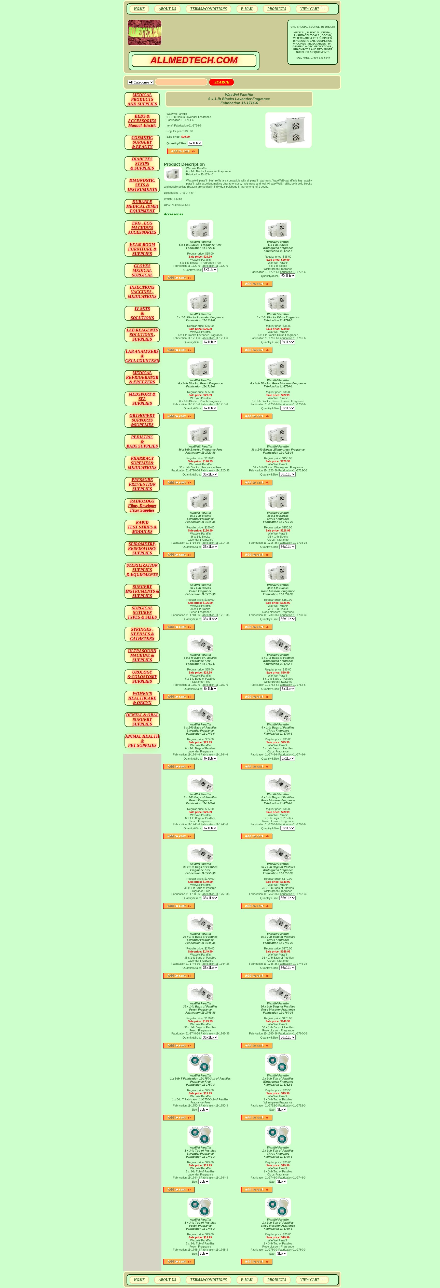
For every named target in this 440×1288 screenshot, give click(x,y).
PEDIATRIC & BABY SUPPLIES (142, 441)
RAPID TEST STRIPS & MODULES (142, 527)
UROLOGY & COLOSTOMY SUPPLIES (142, 676)
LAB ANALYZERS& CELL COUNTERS (142, 356)
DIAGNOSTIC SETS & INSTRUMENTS (142, 185)
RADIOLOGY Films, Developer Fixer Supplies (142, 505)
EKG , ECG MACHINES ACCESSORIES (142, 227)
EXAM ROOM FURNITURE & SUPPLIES (142, 249)
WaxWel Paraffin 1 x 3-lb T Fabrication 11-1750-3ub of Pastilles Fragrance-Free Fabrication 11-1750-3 (200, 1080)
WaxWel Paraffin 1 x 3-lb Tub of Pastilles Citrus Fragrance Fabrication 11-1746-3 (278, 1152)
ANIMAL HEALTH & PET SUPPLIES (142, 741)
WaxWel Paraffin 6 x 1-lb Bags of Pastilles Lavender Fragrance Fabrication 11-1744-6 (200, 729)
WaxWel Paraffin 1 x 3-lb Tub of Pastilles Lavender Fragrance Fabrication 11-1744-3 (200, 1152)
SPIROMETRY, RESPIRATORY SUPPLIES (142, 548)
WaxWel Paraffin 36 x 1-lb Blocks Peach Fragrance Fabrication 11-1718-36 (200, 589)
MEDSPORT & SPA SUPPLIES (142, 398)
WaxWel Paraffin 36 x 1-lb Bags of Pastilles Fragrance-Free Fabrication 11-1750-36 (200, 868)
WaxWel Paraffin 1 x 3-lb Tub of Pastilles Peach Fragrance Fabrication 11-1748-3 (200, 1224)
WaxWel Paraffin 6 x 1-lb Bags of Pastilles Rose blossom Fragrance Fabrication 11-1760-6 (278, 799)
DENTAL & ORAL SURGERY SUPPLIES (142, 719)
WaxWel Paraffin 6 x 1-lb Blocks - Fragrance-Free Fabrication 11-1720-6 (200, 244)
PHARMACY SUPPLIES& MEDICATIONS (142, 463)
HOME (139, 9)
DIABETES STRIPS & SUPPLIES (142, 163)
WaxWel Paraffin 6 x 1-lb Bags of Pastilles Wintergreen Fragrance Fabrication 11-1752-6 (278, 659)
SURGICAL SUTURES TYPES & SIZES (142, 612)
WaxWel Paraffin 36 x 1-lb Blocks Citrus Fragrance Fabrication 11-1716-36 (278, 517)
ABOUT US (167, 9)
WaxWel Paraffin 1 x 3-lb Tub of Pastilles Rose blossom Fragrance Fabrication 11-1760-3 (278, 1224)
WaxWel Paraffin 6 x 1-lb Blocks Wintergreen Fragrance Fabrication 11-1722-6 (278, 246)
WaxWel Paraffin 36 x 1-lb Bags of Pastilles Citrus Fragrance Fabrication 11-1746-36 (278, 938)
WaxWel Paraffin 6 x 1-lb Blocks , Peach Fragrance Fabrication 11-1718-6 (200, 383)
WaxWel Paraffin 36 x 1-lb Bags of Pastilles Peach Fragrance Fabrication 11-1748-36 (200, 1008)
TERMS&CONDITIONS (208, 9)
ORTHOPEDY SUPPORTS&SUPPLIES (142, 420)
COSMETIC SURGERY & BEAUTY (142, 142)
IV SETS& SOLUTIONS (142, 313)
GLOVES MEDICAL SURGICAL (142, 270)
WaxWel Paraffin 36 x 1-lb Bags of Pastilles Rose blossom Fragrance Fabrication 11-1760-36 (278, 1008)
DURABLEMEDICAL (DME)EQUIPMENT (142, 206)
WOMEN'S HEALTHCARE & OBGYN (142, 698)
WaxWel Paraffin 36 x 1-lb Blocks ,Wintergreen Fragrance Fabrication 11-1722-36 (278, 449)
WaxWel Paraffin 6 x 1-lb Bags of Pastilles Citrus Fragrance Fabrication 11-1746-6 (278, 729)
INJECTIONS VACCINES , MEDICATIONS (142, 292)
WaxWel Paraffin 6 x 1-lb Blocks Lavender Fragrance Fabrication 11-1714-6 (200, 317)
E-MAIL (247, 9)
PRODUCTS (276, 9)
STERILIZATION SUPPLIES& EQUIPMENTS (142, 570)
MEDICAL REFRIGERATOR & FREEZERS (142, 377)
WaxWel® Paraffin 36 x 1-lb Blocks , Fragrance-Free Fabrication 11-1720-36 (200, 449)
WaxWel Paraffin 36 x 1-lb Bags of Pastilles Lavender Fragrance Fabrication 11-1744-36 (200, 938)
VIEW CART (309, 9)
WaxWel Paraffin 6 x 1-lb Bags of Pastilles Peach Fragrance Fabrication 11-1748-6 (200, 799)
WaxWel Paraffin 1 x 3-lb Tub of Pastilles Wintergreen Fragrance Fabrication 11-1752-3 (278, 1080)
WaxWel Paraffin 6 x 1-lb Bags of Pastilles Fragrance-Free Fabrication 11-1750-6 (200, 659)
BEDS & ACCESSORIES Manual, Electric (142, 121)
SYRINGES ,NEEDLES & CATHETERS (142, 634)
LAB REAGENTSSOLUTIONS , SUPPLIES (142, 334)
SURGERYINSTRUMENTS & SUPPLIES (142, 591)
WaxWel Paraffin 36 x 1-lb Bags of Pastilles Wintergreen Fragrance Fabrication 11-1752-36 (278, 868)
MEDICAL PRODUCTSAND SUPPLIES (142, 99)
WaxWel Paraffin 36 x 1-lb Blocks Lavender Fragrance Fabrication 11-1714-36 (200, 517)
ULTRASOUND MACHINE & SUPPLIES (142, 655)
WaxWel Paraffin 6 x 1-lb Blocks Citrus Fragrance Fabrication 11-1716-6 (278, 317)
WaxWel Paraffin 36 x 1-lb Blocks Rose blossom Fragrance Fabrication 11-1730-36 (278, 589)
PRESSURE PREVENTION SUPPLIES (142, 484)
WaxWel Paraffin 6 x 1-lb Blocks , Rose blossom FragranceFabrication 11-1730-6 (278, 383)
